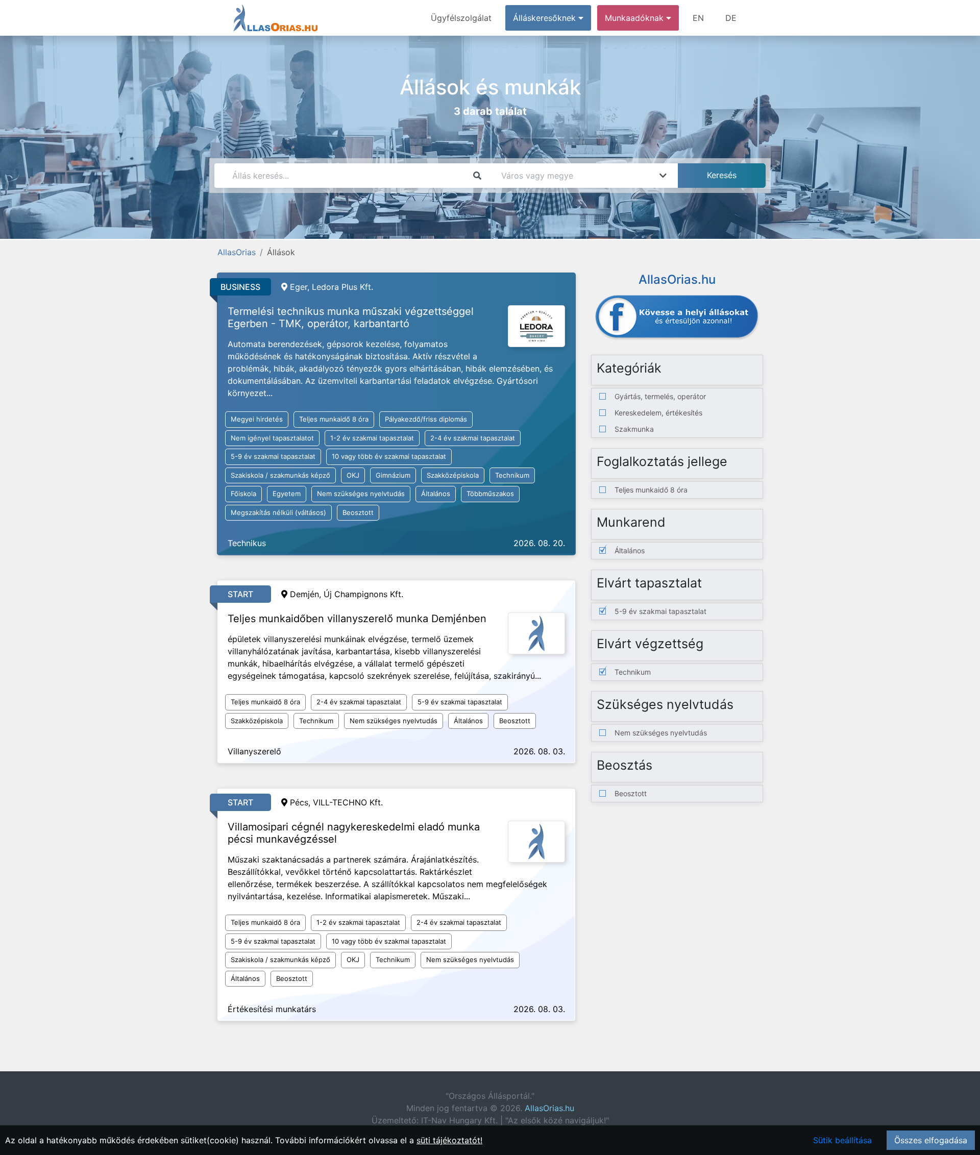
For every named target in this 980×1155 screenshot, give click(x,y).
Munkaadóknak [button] (635, 18)
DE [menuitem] (731, 18)
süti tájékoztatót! (449, 1140)
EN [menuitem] (698, 18)
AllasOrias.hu (549, 1108)
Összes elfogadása (930, 1140)
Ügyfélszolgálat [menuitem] (461, 18)
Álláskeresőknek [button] (545, 18)
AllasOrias (236, 252)
